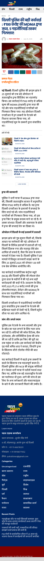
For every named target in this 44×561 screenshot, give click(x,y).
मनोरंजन (5, 503)
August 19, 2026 (19, 154)
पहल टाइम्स (9, 556)
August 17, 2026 (19, 166)
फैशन (4, 498)
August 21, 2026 (19, 144)
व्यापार (26, 494)
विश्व (38, 9)
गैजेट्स (4, 480)
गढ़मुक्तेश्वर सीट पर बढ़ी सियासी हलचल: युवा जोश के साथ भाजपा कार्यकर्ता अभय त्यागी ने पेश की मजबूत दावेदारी (21, 521)
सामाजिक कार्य (29, 503)
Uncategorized (9, 466)
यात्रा (4, 508)
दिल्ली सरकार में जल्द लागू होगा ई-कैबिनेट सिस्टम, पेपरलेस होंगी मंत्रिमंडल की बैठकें (27, 172)
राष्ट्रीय (29, 9)
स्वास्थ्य (26, 508)
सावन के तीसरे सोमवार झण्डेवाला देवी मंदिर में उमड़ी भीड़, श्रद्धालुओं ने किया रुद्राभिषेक (27, 160)
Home (4, 16)
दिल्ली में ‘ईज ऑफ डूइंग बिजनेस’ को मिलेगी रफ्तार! (26, 139)
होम (3, 9)
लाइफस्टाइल (29, 480)
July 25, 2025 (28, 39)
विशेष (25, 485)
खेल (3, 476)
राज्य (21, 9)
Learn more (7, 428)
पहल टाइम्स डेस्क (14, 39)
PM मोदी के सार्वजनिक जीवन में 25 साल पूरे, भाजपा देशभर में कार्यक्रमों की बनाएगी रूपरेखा (20, 535)
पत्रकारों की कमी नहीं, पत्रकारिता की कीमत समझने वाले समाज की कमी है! (19, 529)
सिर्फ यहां (30, 556)
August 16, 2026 (19, 177)
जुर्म (9, 16)
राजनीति (27, 466)
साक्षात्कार (27, 498)
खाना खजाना (7, 471)
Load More (22, 184)
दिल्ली (12, 9)
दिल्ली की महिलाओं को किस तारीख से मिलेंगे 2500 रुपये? (27, 149)
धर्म (3, 494)
